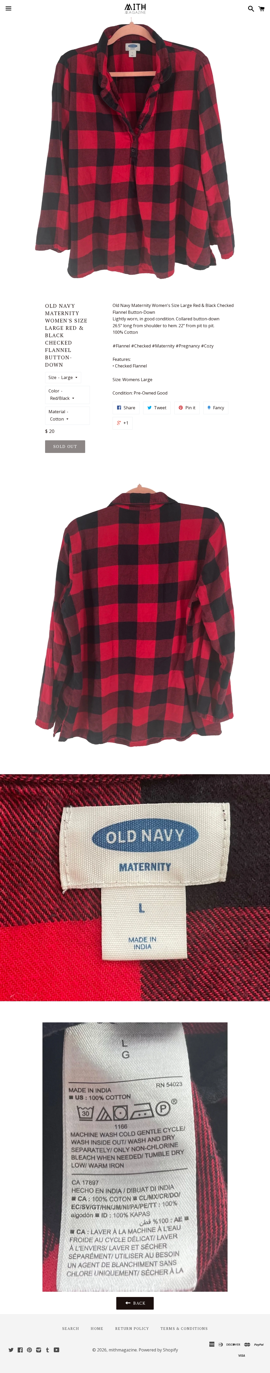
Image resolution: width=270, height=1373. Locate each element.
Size (52, 377)
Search (70, 1328)
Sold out (65, 446)
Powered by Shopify (158, 1350)
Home (97, 1328)
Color (54, 391)
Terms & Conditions (184, 1328)
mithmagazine (123, 1350)
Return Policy (132, 1328)
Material (57, 412)
